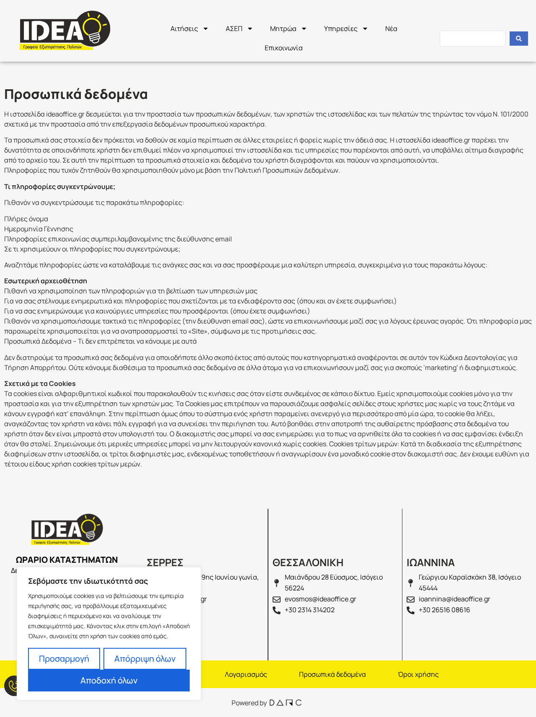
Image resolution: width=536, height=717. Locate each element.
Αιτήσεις (184, 28)
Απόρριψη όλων (144, 658)
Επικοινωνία (284, 47)
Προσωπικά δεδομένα (332, 674)
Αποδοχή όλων (108, 680)
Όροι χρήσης (418, 674)
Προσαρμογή (64, 658)
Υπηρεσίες (341, 28)
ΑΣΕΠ (234, 28)
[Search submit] (519, 38)
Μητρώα (283, 28)
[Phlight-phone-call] (14, 686)
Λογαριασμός (246, 674)
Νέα (391, 28)
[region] (109, 633)
